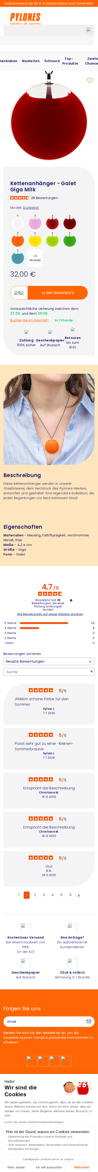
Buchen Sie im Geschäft (29, 320)
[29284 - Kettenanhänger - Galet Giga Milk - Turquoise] (17, 256)
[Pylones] (25, 18)
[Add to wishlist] (89, 80)
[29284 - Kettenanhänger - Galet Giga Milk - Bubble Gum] (35, 222)
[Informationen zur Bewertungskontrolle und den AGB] (71, 600)
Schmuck (52, 61)
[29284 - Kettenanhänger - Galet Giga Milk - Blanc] (17, 222)
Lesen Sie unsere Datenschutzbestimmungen (34, 1122)
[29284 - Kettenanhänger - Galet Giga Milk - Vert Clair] (52, 239)
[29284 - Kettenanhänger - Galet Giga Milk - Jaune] (35, 239)
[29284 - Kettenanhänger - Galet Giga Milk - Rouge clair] (52, 222)
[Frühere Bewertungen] (19, 895)
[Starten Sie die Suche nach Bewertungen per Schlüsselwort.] (91, 672)
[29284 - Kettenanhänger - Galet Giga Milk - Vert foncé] (69, 239)
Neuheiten (31, 61)
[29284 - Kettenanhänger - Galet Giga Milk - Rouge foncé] (69, 222)
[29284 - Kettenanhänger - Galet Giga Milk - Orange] (17, 239)
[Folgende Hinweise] (79, 895)
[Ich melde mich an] (89, 1021)
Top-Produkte (70, 61)
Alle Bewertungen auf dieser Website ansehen (50, 614)
